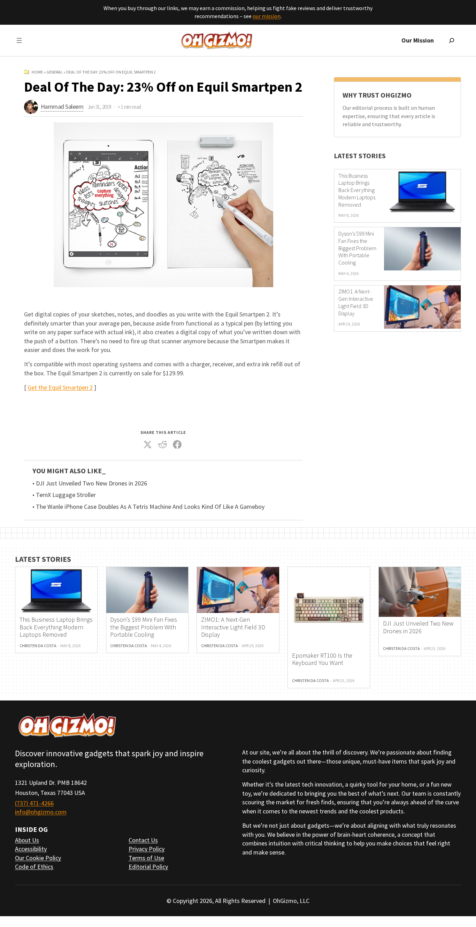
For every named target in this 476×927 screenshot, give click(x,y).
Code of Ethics (34, 867)
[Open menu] (19, 40)
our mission (267, 16)
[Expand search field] (451, 40)
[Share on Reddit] (162, 444)
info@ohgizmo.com (41, 812)
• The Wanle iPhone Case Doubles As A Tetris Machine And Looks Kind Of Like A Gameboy (148, 507)
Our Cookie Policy (38, 858)
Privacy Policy (146, 849)
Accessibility (31, 849)
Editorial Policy (148, 867)
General (54, 72)
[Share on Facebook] (177, 444)
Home (37, 72)
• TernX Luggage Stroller (64, 495)
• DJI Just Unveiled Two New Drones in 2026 (89, 483)
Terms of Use (146, 858)
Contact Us (143, 840)
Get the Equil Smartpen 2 (60, 387)
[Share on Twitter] (147, 444)
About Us (27, 840)
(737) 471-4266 (34, 803)
